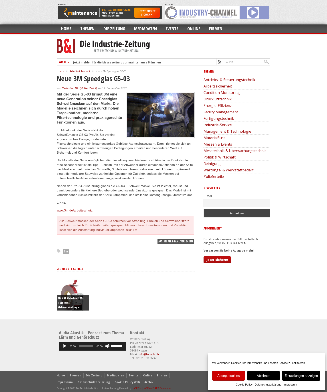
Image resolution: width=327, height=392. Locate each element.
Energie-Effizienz (218, 105)
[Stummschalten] (107, 346)
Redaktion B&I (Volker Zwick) (79, 88)
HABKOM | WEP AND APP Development (152, 388)
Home (66, 29)
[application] (92, 346)
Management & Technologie (227, 131)
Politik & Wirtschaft (220, 157)
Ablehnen (263, 376)
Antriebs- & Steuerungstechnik (229, 79)
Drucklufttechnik (218, 99)
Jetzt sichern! (217, 260)
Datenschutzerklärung (268, 384)
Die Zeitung (114, 29)
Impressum (290, 384)
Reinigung (212, 163)
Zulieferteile (214, 176)
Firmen (215, 29)
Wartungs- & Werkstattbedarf (229, 170)
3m (66, 251)
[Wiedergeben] (65, 346)
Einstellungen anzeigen (301, 376)
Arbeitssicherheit (80, 71)
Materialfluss (214, 137)
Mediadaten (145, 29)
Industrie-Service (218, 124)
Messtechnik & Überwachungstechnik (235, 150)
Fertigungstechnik (219, 118)
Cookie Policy (244, 384)
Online (193, 29)
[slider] (117, 346)
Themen (87, 29)
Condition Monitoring (222, 92)
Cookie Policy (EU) (127, 382)
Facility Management (221, 112)
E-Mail (208, 196)
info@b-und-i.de (149, 354)
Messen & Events (218, 144)
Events (172, 29)
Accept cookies (228, 376)
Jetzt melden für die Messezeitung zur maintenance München (117, 62)
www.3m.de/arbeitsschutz (75, 210)
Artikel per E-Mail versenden (175, 241)
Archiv (148, 382)
